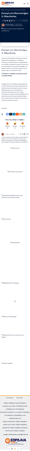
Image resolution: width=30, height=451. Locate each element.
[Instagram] (26, 134)
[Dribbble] (28, 134)
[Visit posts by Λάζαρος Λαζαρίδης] (3, 25)
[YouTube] (24, 134)
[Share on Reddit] (10, 20)
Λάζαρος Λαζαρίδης (9, 24)
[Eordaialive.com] (7, 3)
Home (2, 9)
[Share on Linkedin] (7, 20)
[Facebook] (20, 134)
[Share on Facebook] (8, 448)
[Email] (15, 448)
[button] (22, 3)
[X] (22, 134)
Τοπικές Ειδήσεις (7, 9)
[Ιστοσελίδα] (19, 134)
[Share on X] (5, 20)
